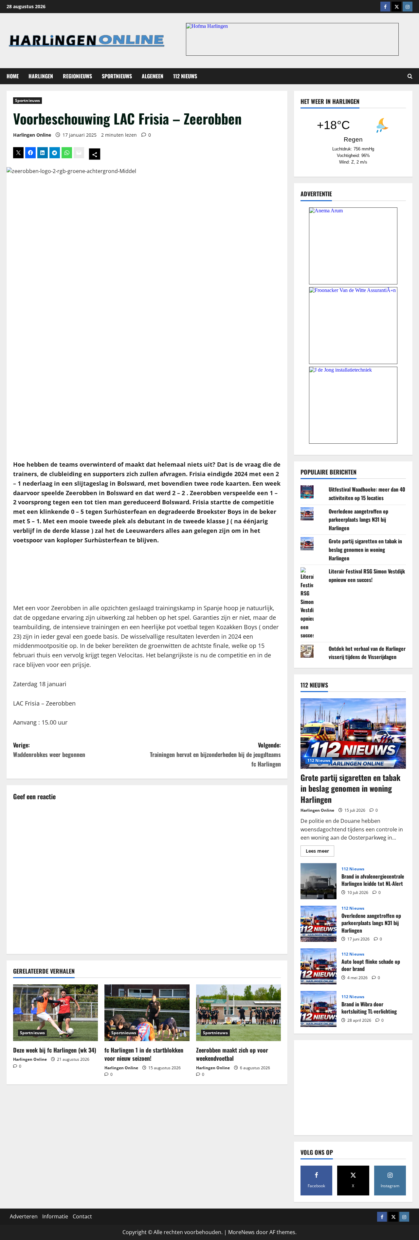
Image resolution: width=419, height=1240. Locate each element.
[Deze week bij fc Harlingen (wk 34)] (55, 1012)
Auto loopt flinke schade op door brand (319, 966)
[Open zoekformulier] (410, 76)
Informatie (55, 1216)
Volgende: (215, 754)
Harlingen (40, 76)
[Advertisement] (147, 574)
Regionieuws (77, 76)
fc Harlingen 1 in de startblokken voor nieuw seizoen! (143, 1054)
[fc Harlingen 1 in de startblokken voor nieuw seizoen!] (146, 1012)
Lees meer (320, 852)
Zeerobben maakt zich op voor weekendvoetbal (232, 1054)
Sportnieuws (117, 76)
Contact (82, 1216)
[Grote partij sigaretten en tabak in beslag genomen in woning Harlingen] (353, 733)
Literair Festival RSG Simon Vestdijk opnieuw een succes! (367, 575)
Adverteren (24, 1216)
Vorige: (49, 750)
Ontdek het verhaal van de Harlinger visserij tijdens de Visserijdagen (367, 653)
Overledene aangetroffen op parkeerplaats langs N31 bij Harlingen (358, 519)
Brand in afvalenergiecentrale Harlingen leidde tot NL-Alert (319, 881)
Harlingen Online (32, 135)
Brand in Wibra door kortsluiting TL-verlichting (319, 1009)
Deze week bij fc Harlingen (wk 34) (54, 1050)
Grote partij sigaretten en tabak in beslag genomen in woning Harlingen (365, 549)
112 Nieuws (185, 76)
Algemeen (152, 76)
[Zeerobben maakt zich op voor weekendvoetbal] (238, 1012)
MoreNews (241, 1232)
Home (13, 76)
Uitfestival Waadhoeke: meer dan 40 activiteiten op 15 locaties (367, 493)
